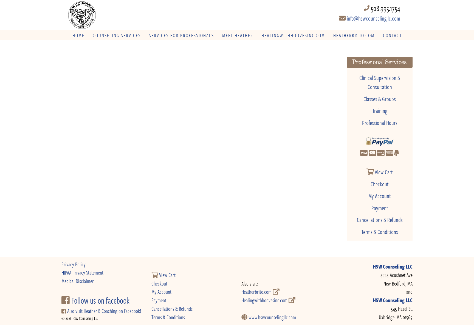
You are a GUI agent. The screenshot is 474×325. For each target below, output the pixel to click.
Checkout (380, 183)
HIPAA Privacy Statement (82, 272)
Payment (379, 207)
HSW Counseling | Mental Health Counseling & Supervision (105, 15)
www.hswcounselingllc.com (271, 317)
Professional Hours (379, 122)
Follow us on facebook (99, 300)
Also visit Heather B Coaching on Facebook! (103, 311)
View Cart (383, 171)
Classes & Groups (379, 98)
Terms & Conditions (379, 231)
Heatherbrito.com (257, 292)
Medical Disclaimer (77, 281)
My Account (379, 195)
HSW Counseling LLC (393, 266)
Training (379, 110)
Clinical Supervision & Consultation (379, 82)
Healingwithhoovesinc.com (265, 300)
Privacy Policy (73, 264)
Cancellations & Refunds (380, 219)
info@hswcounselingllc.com (373, 18)
